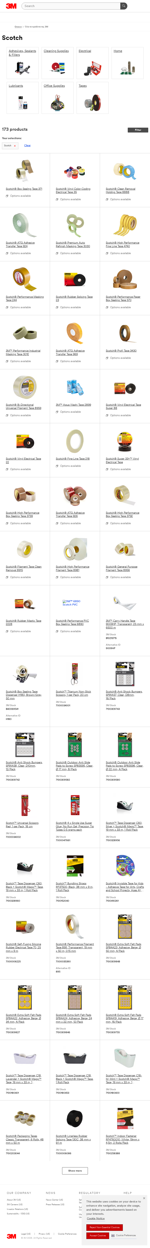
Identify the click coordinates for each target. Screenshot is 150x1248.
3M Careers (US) (14, 1205)
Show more (75, 1171)
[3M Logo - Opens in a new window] (11, 6)
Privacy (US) (44, 1234)
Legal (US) (25, 1234)
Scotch (7, 146)
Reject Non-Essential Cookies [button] (105, 1227)
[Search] (123, 6)
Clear (27, 145)
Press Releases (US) (55, 1205)
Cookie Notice (96, 1218)
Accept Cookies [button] (98, 1236)
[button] (124, 1235)
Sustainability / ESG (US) (18, 1214)
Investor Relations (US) (17, 1209)
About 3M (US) (14, 1200)
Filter (138, 130)
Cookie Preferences (67, 1234)
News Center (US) (54, 1200)
